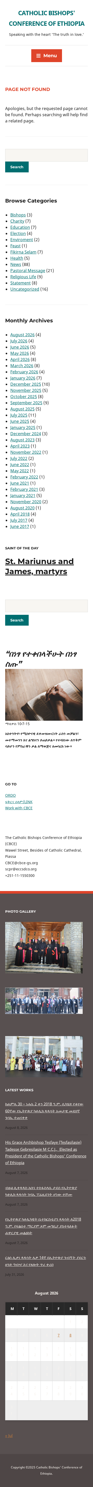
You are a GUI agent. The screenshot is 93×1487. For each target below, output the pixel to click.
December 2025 (25, 384)
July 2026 (18, 341)
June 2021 (19, 483)
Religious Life (23, 277)
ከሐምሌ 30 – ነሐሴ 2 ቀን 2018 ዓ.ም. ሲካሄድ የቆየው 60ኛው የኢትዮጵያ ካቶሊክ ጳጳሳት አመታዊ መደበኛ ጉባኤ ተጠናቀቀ (44, 1110)
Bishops (18, 215)
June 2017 (19, 526)
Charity (17, 221)
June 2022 (19, 464)
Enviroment (21, 239)
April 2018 (20, 514)
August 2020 (22, 508)
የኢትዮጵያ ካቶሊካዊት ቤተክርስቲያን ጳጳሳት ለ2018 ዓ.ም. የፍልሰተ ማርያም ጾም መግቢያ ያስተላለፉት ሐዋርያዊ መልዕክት (43, 1225)
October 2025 (23, 396)
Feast (15, 246)
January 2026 (22, 378)
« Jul (9, 1435)
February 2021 (24, 489)
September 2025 (26, 403)
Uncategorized (24, 289)
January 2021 (22, 495)
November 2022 (25, 452)
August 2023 (22, 440)
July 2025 (18, 415)
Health (16, 258)
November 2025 (25, 390)
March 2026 (21, 365)
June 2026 (19, 347)
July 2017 (18, 520)
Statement (20, 283)
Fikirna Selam (23, 252)
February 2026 (24, 372)
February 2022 (24, 477)
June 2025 (19, 421)
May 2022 (19, 471)
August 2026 (22, 335)
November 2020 (25, 502)
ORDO (10, 795)
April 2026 (20, 359)
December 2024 (25, 433)
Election (18, 233)
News (15, 264)
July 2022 (18, 458)
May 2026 (19, 353)
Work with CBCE (19, 807)
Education (20, 227)
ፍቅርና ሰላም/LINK (19, 801)
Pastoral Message (27, 270)
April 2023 (20, 446)
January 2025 (22, 427)
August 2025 (22, 409)
